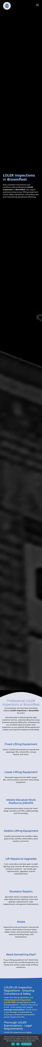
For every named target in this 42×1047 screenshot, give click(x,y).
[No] (39, 1041)
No (18, 1044)
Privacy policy (26, 1044)
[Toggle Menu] (37, 5)
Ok (13, 1044)
